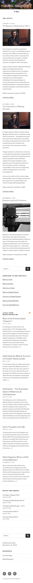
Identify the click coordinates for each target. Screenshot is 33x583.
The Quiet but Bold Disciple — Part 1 (14, 506)
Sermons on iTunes (9, 288)
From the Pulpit (7, 555)
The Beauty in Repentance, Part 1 (16, 26)
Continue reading (8, 97)
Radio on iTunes (7, 279)
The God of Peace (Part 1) (10, 517)
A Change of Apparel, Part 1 (11, 495)
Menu (17, 11)
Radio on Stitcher (8, 284)
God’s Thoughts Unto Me (14, 427)
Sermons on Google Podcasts (12, 296)
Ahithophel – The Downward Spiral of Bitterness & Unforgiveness (15, 392)
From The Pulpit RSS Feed (11, 305)
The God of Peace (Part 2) (10, 511)
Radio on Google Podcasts (11, 292)
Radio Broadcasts (8, 559)
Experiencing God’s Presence (14, 200)
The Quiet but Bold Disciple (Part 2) (13, 500)
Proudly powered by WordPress (11, 578)
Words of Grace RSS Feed (11, 301)
